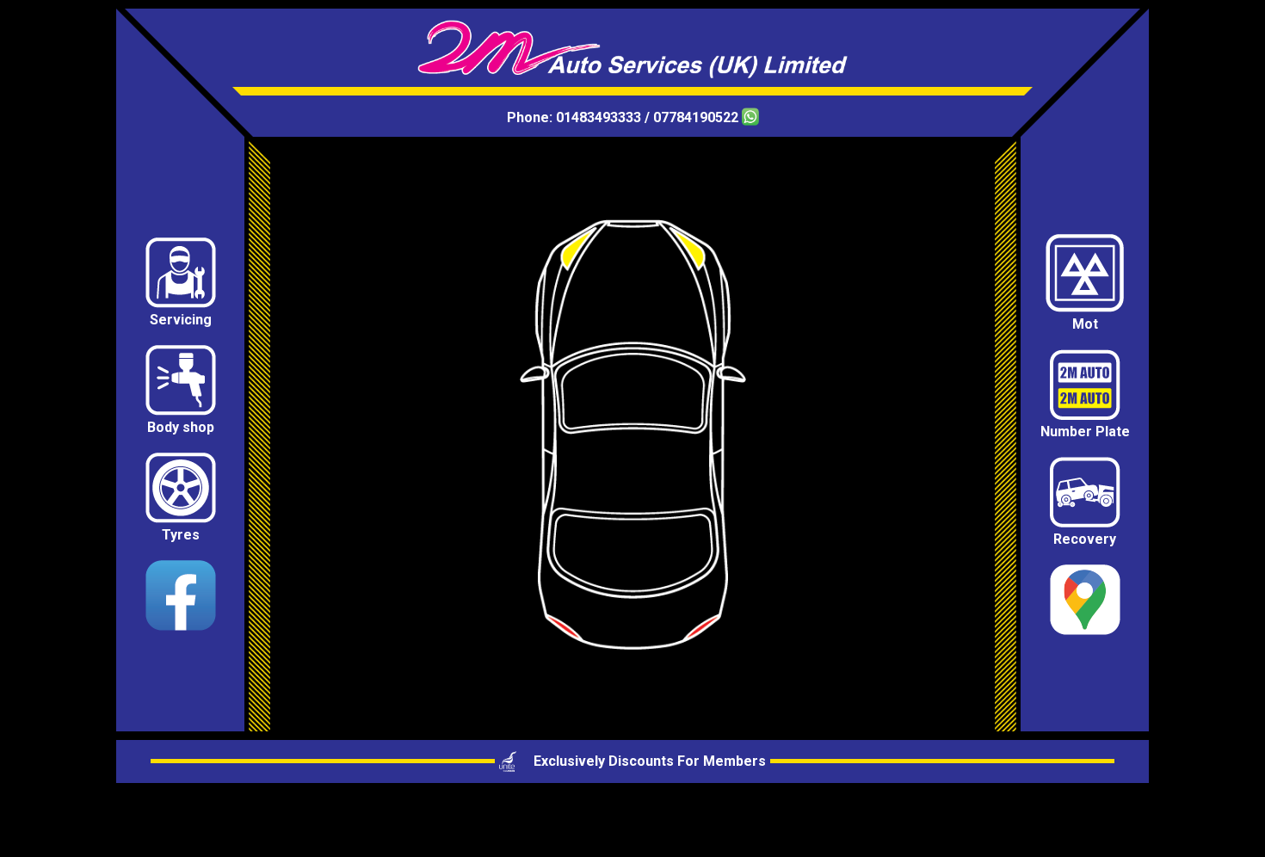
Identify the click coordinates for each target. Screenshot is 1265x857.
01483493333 (598, 117)
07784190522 (697, 117)
